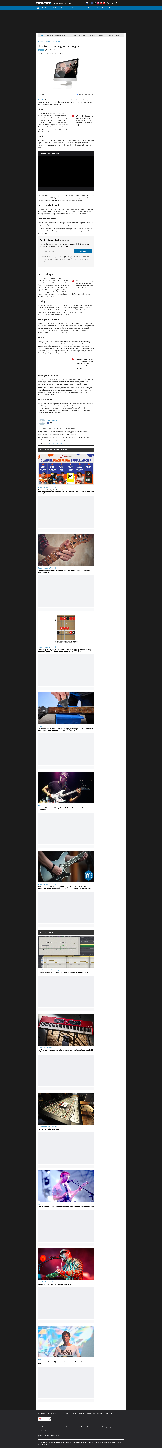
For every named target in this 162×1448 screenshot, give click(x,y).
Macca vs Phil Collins (78, 35)
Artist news (46, 8)
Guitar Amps (101, 8)
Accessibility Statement (88, 1431)
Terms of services (64, 256)
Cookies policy (42, 1431)
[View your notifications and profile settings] (117, 3)
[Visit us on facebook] (92, 3)
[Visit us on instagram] (98, 3)
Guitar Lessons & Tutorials (53, 41)
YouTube (41, 100)
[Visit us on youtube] (101, 3)
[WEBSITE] (51, 423)
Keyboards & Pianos (87, 8)
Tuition (41, 50)
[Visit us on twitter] (95, 3)
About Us (41, 1427)
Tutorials (40, 41)
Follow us (80, 94)
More (111, 8)
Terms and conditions (88, 1427)
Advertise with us (65, 1431)
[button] (123, 3)
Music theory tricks (96, 35)
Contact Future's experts (67, 1427)
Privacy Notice (48, 258)
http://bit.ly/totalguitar (54, 443)
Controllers (65, 8)
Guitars (55, 8)
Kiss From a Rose (113, 35)
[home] (38, 8)
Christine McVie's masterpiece (56, 35)
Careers (104, 1431)
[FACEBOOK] (48, 423)
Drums (74, 8)
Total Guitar (50, 50)
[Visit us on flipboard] (104, 3)
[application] (66, 171)
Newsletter (90, 94)
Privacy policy (106, 1427)
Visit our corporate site (104, 1413)
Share (42, 94)
